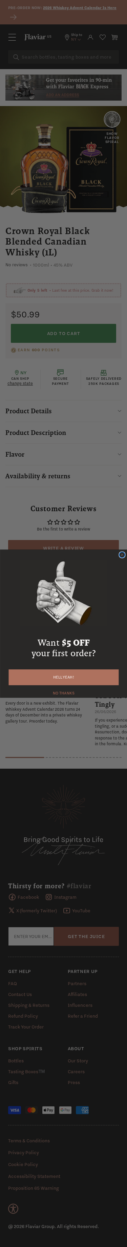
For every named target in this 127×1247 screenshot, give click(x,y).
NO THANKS (63, 692)
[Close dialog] (122, 555)
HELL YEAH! (63, 677)
